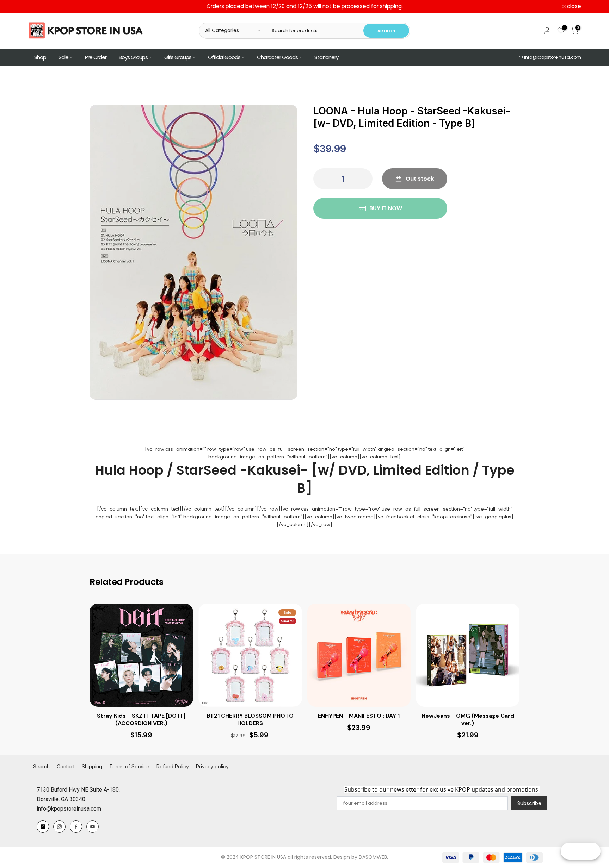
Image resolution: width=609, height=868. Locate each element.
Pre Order (95, 57)
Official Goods (224, 57)
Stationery (326, 57)
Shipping (92, 766)
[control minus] (322, 178)
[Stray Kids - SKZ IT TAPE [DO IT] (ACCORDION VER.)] (141, 655)
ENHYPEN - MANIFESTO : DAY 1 (359, 715)
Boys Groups (133, 57)
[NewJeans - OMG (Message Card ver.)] (467, 655)
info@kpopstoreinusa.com (552, 57)
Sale (63, 57)
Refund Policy (172, 766)
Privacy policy (212, 766)
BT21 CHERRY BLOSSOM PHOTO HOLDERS (250, 719)
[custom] (43, 826)
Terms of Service (129, 766)
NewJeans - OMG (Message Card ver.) (468, 719)
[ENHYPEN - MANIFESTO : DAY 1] (359, 655)
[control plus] (363, 178)
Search (41, 766)
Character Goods (277, 57)
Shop (40, 57)
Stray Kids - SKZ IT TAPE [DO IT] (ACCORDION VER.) (141, 719)
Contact (66, 766)
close (39, 6)
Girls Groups (177, 57)
